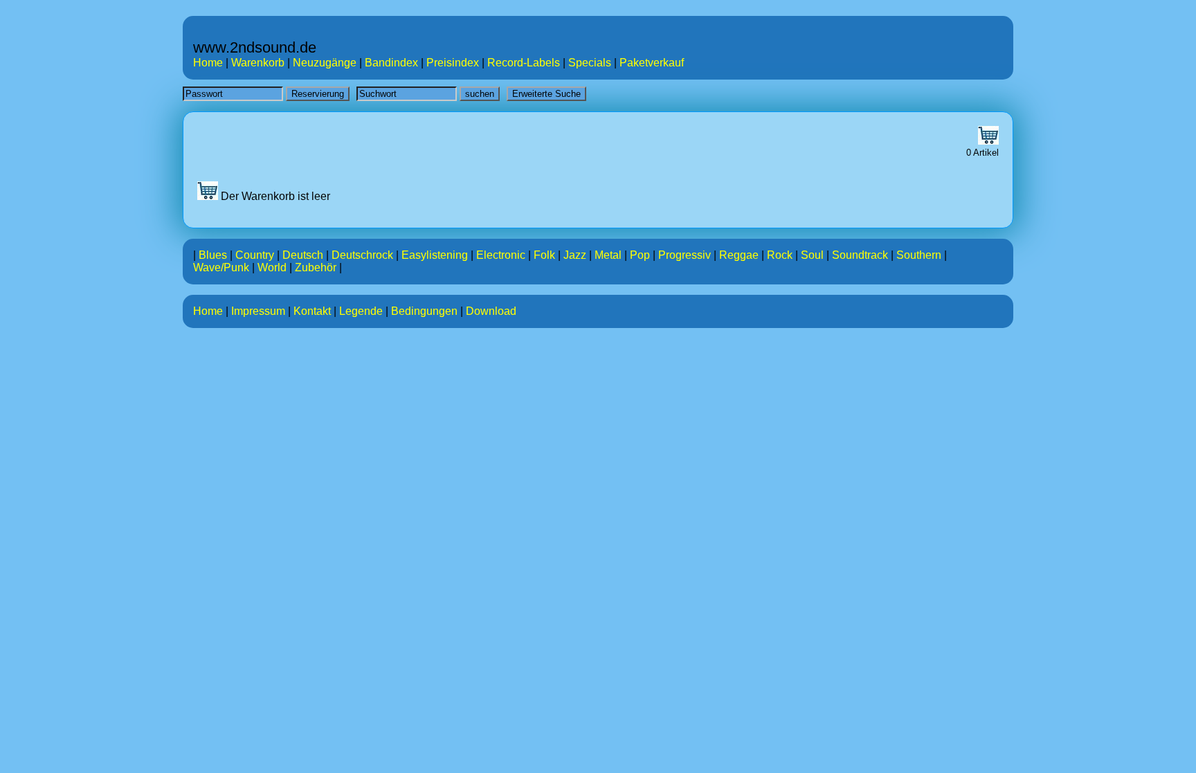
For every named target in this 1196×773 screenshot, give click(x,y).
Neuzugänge (324, 63)
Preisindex (452, 63)
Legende (361, 311)
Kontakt (312, 311)
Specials (589, 63)
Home (208, 63)
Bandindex (391, 63)
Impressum (258, 311)
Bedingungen (424, 311)
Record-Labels (523, 63)
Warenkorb (257, 63)
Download (491, 311)
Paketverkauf (651, 63)
